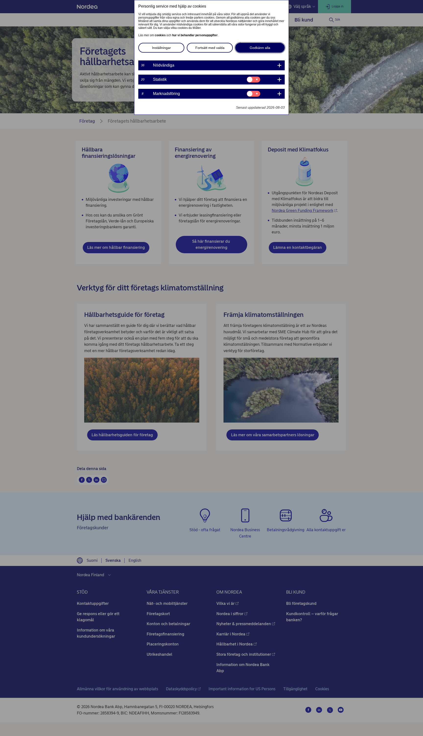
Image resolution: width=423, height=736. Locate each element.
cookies (160, 35)
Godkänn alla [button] (260, 48)
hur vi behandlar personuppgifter (195, 35)
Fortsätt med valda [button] (209, 48)
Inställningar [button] (161, 48)
